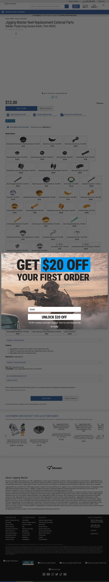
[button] (54, 319)
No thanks (54, 327)
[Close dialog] (4, 256)
